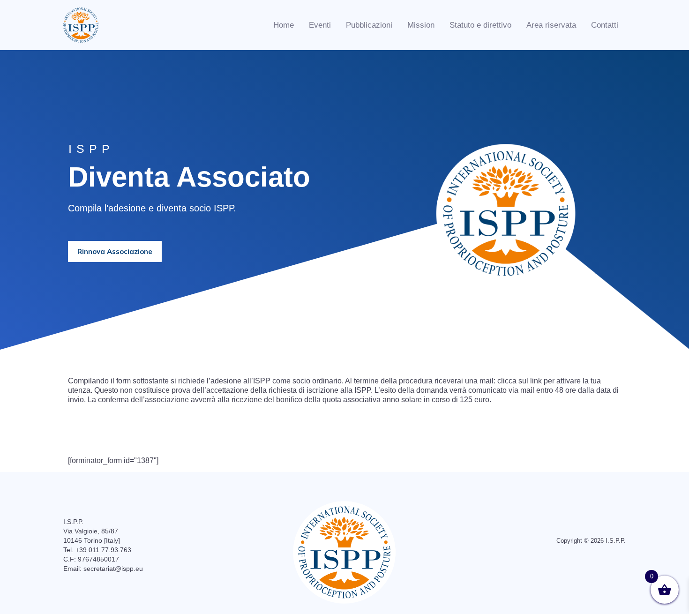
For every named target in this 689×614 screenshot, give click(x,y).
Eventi (320, 25)
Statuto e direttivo (480, 25)
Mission (420, 25)
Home (283, 25)
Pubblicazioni (369, 25)
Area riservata (551, 25)
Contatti (604, 25)
